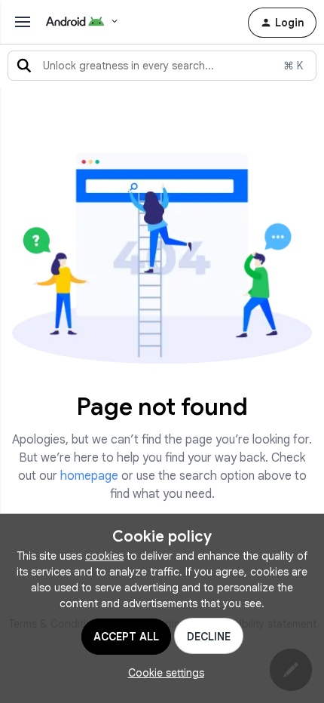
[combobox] (162, 66)
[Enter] (24, 66)
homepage (89, 476)
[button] (282, 23)
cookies (104, 556)
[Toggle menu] (22, 22)
